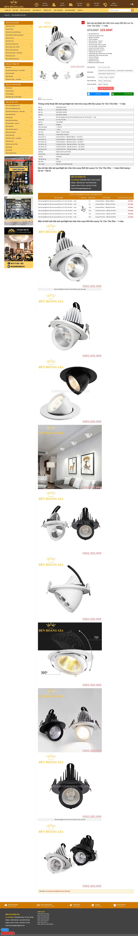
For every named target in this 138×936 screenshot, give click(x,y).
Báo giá (80, 10)
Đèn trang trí (37, 10)
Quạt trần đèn (58, 10)
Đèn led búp (9, 150)
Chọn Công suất (91, 67)
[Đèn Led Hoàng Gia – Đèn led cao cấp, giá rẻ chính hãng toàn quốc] (13, 4)
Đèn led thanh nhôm (11, 153)
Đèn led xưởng (9, 91)
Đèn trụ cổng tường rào (12, 50)
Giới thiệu (15, 10)
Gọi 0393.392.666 (7, 933)
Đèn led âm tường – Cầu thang (14, 53)
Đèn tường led (9, 126)
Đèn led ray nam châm (12, 144)
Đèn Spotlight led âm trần (19, 15)
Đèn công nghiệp (70, 10)
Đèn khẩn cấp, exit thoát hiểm (13, 97)
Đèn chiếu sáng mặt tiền (12, 59)
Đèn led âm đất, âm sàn (12, 44)
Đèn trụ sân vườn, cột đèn (13, 47)
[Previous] (40, 44)
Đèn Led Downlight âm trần (13, 108)
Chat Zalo (98, 94)
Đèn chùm (8, 67)
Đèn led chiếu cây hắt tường (13, 32)
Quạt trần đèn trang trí (11, 129)
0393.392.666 (128, 94)
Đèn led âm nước (10, 26)
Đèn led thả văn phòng (12, 120)
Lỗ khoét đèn (90, 72)
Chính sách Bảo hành (43, 920)
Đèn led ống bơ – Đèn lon (12, 123)
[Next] (81, 44)
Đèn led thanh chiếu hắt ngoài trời (14, 35)
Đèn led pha (9, 88)
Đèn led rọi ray (9, 141)
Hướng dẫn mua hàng (43, 914)
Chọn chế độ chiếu (91, 80)
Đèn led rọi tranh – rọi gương (13, 79)
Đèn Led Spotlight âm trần (13, 105)
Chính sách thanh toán (43, 916)
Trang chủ (8, 10)
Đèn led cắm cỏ (10, 38)
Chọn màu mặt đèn (91, 84)
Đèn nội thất (47, 10)
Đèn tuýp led (9, 117)
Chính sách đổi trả (42, 922)
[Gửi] (132, 10)
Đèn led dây (9, 147)
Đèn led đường (10, 94)
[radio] (99, 67)
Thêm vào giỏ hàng (105, 88)
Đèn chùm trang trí (11, 132)
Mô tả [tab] (39, 99)
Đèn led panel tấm (10, 114)
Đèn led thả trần (10, 73)
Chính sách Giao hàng (43, 918)
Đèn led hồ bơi (9, 29)
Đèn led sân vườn (25, 10)
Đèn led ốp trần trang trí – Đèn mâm (15, 70)
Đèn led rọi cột (10, 41)
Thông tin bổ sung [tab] (47, 99)
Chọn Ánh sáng (91, 77)
